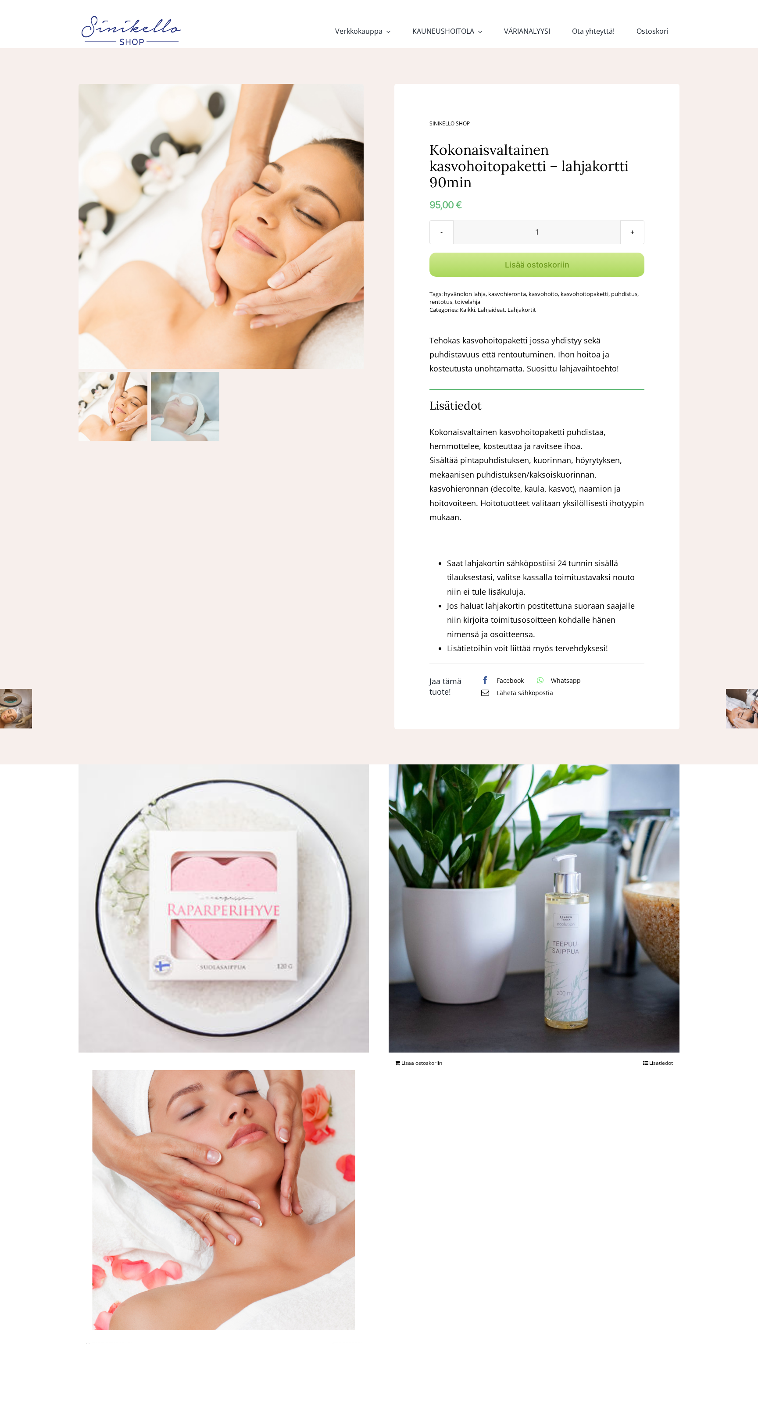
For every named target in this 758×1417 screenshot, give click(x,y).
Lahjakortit (522, 310)
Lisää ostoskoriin (537, 264)
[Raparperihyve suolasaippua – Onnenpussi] (224, 907)
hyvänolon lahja (465, 294)
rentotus (440, 302)
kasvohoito (543, 294)
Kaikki (467, 310)
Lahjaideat (491, 310)
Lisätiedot (661, 1063)
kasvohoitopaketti (584, 294)
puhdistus (624, 294)
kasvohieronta (507, 294)
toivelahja (467, 302)
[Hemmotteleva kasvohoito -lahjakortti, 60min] (224, 1198)
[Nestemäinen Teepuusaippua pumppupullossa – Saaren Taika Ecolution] (534, 907)
